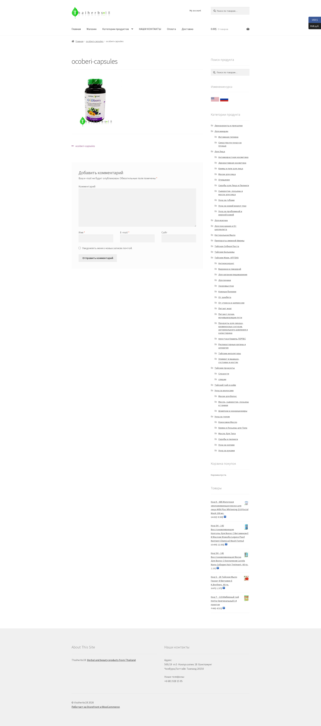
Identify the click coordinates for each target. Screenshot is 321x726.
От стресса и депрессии (231, 302)
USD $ (313, 19)
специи (222, 379)
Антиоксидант (226, 263)
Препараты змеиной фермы (229, 240)
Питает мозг (225, 308)
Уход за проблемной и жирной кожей (230, 213)
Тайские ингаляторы (229, 353)
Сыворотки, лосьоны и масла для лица (230, 193)
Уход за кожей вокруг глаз (232, 205)
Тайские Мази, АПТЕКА (227, 257)
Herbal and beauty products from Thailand (111, 660)
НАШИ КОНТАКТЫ (150, 29)
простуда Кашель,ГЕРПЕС (232, 338)
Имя (82, 232)
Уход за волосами (224, 390)
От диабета (224, 297)
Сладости (223, 373)
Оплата (171, 29)
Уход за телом (222, 416)
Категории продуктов (115, 29)
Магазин (91, 29)
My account (195, 10)
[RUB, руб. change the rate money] (224, 98)
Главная (76, 29)
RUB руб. (313, 25)
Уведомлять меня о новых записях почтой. (107, 248)
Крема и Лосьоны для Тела (232, 427)
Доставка (187, 29)
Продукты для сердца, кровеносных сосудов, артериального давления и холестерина (233, 328)
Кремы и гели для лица (230, 168)
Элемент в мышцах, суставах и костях (228, 360)
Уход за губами (226, 200)
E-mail (124, 232)
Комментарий (87, 186)
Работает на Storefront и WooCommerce (96, 706)
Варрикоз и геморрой (229, 268)
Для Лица (220, 151)
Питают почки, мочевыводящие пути (230, 316)
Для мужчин (221, 220)
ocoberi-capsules (94, 41)
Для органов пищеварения (232, 274)
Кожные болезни (227, 291)
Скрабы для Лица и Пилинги (233, 185)
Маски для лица (227, 174)
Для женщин (221, 131)
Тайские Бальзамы (225, 251)
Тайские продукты (225, 367)
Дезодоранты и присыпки (229, 125)
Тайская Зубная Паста (227, 246)
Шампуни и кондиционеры (232, 410)
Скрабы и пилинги (228, 439)
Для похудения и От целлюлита (225, 228)
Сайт (164, 232)
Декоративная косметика (232, 162)
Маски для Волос (227, 396)
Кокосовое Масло (227, 422)
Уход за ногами (226, 444)
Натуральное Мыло (225, 235)
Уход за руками (226, 450)
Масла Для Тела (227, 433)
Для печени (224, 280)
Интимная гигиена (228, 136)
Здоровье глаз (226, 285)
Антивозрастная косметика (233, 157)
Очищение (224, 179)
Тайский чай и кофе (225, 384)
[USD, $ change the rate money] (215, 98)
